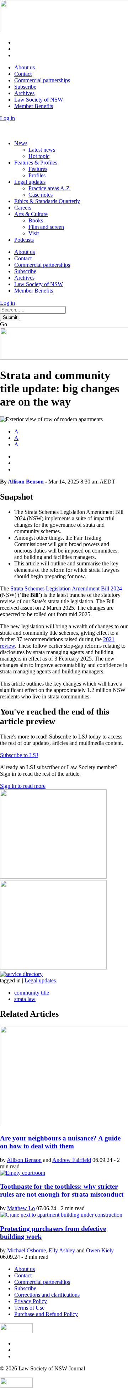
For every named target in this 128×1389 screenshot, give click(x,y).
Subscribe (25, 87)
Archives (24, 93)
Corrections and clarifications (47, 1295)
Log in (7, 118)
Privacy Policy (30, 1301)
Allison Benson (26, 481)
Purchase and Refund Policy (46, 1314)
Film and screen (46, 227)
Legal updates (30, 182)
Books (35, 220)
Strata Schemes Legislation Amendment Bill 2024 (66, 588)
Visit (33, 233)
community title (31, 993)
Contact (23, 74)
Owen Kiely (100, 1250)
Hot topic (38, 156)
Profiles (37, 175)
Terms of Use (29, 1308)
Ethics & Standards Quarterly (47, 201)
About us (24, 67)
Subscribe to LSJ (19, 755)
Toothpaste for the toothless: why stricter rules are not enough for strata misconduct (61, 1190)
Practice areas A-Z (49, 188)
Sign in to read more (23, 786)
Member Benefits (33, 106)
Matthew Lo (21, 1208)
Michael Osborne (26, 1250)
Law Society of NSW (38, 100)
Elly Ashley (62, 1250)
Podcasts (24, 240)
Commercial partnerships (42, 80)
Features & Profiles (35, 162)
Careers (22, 208)
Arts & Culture (31, 214)
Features (37, 169)
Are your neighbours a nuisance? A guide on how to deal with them (60, 1142)
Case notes (40, 195)
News (20, 143)
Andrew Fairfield (71, 1160)
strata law (25, 999)
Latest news (41, 150)
